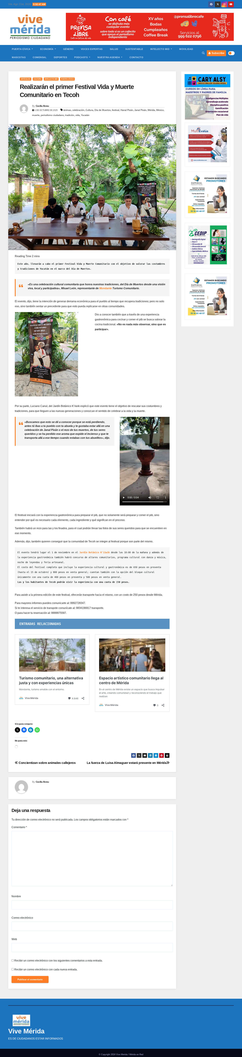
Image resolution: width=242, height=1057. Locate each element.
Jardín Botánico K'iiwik (94, 552)
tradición (69, 115)
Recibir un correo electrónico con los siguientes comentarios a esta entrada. (58, 960)
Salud (114, 49)
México (160, 110)
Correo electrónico (22, 917)
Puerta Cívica (21, 49)
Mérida (151, 110)
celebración (78, 110)
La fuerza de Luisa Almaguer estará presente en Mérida (127, 763)
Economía (47, 49)
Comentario (19, 827)
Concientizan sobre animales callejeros (47, 763)
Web (14, 939)
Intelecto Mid (160, 49)
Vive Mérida (26, 1031)
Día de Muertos (102, 110)
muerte (36, 115)
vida (77, 115)
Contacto (136, 57)
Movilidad (186, 49)
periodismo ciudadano (52, 115)
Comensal (40, 57)
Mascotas (19, 57)
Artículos (25, 79)
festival (115, 110)
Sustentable (134, 49)
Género (68, 49)
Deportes (60, 57)
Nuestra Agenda (109, 57)
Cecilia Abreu (42, 106)
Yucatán (85, 115)
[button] (203, 53)
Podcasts (81, 57)
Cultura (37, 79)
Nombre (16, 896)
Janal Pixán (140, 110)
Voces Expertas (92, 49)
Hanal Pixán (127, 110)
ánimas (67, 110)
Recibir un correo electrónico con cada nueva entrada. (45, 969)
